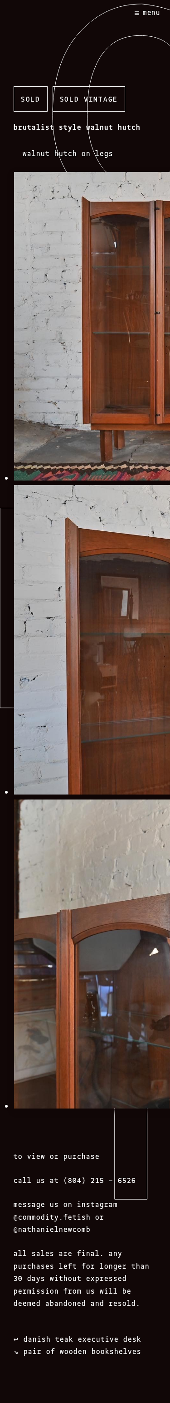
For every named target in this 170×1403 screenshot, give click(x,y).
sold (30, 98)
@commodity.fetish (52, 1216)
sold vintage (89, 98)
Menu (151, 12)
